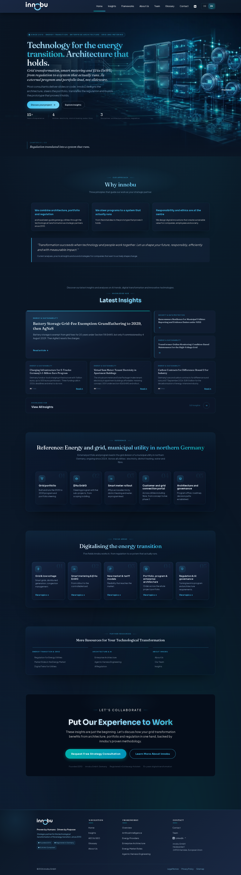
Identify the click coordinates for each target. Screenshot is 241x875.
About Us (144, 6)
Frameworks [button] (127, 6)
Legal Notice (173, 869)
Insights (112, 6)
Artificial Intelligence (132, 833)
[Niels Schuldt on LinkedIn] (195, 6)
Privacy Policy (187, 869)
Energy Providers (130, 838)
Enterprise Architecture (106, 657)
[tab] (227, 71)
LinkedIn (181, 838)
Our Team (159, 662)
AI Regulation (101, 666)
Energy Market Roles (132, 848)
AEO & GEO (94, 838)
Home (99, 6)
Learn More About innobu (152, 753)
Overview (127, 827)
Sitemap (200, 869)
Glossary (169, 6)
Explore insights (73, 104)
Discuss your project (43, 104)
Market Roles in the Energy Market (50, 662)
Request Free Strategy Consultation (95, 753)
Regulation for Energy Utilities (48, 657)
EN (211, 6)
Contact (184, 6)
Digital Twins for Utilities (45, 666)
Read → (79, 388)
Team (157, 6)
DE (204, 6)
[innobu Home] (44, 822)
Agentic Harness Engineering (108, 662)
